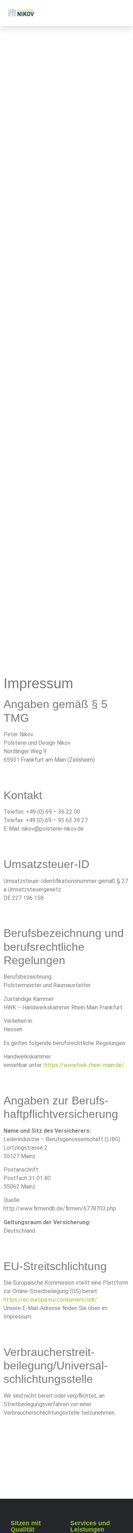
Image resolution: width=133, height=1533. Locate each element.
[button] (121, 13)
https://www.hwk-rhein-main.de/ (84, 1065)
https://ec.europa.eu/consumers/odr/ (50, 1299)
